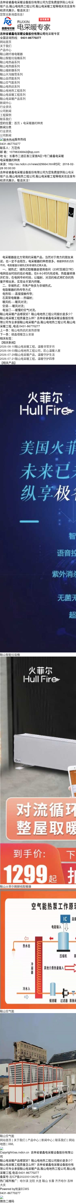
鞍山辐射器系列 (10, 70)
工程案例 (5, 115)
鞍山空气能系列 (10, 82)
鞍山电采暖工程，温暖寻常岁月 (27, 346)
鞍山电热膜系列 (10, 66)
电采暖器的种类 (33, 123)
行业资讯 (5, 107)
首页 (17, 123)
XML (11, 1144)
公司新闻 (5, 111)
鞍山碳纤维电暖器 (11, 54)
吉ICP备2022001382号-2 (25, 1177)
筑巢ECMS (22, 1189)
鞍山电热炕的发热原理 (25, 330)
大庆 (3, 1185)
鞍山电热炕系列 (10, 86)
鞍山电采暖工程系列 (13, 94)
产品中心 (5, 50)
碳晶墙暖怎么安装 (22, 334)
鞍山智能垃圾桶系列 (13, 58)
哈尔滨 (24, 1181)
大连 (38, 1181)
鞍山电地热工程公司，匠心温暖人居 (30, 350)
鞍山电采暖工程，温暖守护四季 (27, 359)
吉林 (70, 1181)
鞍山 (45, 1181)
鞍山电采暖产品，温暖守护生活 (27, 354)
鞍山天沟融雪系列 (11, 74)
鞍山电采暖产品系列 (13, 98)
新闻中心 (5, 103)
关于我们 (5, 46)
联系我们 (5, 119)
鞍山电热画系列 (10, 62)
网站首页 (5, 42)
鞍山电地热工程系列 (13, 90)
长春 (51, 1181)
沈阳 (32, 1181)
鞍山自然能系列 (10, 78)
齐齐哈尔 (60, 1181)
